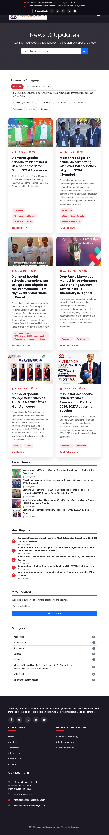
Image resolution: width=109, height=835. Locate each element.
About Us (12, 742)
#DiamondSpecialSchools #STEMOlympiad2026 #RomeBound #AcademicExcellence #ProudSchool (53, 95)
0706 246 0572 (72, 3)
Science (44, 109)
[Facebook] (52, 11)
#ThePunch (44, 102)
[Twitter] (58, 11)
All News (17, 86)
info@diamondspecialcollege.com (41, 3)
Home (11, 736)
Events (32, 109)
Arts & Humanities (65, 742)
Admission (18, 109)
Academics (60, 102)
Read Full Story (19, 228)
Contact (12, 764)
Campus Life (14, 758)
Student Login (42, 11)
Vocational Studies (65, 747)
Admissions (14, 753)
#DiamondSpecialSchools (39, 86)
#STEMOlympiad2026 (23, 102)
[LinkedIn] (69, 11)
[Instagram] (63, 11)
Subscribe (56, 613)
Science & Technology (67, 736)
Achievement (77, 102)
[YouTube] (75, 11)
